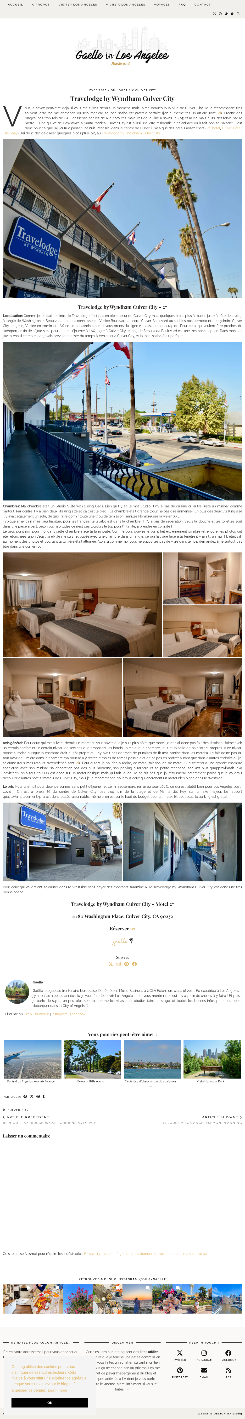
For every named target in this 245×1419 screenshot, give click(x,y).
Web (28, 1014)
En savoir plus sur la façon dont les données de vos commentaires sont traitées (146, 1254)
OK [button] (49, 1403)
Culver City (17, 1110)
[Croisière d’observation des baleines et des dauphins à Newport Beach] (152, 1059)
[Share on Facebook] (25, 1097)
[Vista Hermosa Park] (212, 1059)
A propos (41, 4)
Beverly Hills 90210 (90, 1081)
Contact (203, 4)
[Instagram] (220, 13)
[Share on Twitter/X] (32, 1097)
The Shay (10, 133)
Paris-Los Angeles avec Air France (31, 1081)
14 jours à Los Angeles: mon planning (202, 1120)
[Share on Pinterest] (38, 1097)
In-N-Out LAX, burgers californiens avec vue (49, 1120)
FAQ (182, 4)
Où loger (119, 90)
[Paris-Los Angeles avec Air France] (32, 1059)
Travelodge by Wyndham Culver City (131, 133)
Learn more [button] (57, 1390)
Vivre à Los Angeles (125, 4)
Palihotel (213, 128)
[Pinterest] (226, 13)
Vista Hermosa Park (210, 1081)
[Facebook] (232, 13)
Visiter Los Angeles (78, 4)
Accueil (15, 4)
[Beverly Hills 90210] (92, 1059)
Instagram (59, 1014)
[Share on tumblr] (44, 1097)
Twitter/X (41, 1014)
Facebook (77, 1014)
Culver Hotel (231, 128)
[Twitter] (214, 13)
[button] (82, 605)
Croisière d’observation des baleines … (150, 1083)
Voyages (162, 4)
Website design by (220, 1413)
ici (219, 113)
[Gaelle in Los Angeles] (122, 41)
